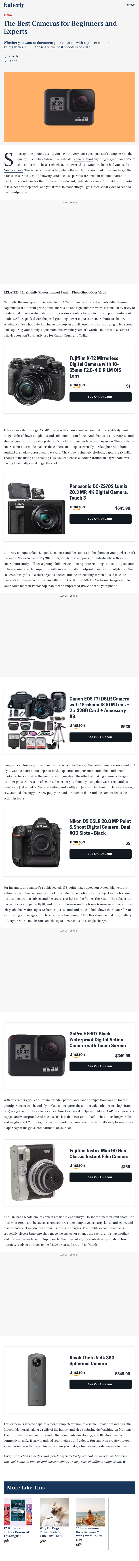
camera (79, 159)
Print (89, 159)
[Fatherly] (14, 5)
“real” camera (13, 170)
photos (38, 154)
